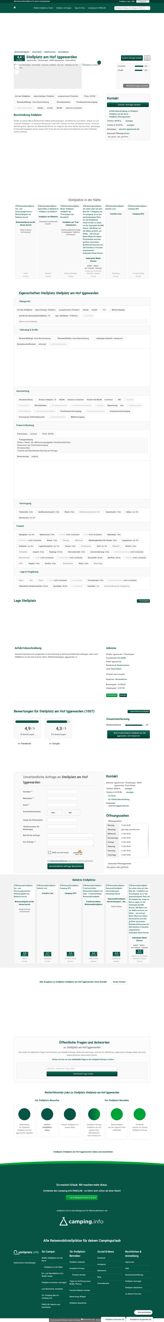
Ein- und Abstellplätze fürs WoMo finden (52, 1274)
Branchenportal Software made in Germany (65, 1320)
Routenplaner (144, 601)
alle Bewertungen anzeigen (137, 86)
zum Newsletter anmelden (52, 1289)
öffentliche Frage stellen (83, 1074)
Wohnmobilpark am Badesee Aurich (26, 223)
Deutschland (116, 669)
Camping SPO (138, 214)
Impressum (129, 1262)
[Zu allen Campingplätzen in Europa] (82, 1227)
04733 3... (118, 121)
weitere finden (47, 1127)
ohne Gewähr (100, 982)
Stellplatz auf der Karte (118, 114)
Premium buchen (79, 1275)
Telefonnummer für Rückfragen (31, 828)
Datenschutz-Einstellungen (25, 1263)
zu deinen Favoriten (133, 1294)
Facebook (101, 1258)
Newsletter (101, 1271)
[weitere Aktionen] (147, 58)
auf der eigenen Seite (117, 1127)
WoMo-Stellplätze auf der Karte (52, 1259)
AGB (127, 1268)
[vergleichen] (17, 72)
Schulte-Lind (115, 214)
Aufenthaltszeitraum (32, 812)
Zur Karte (112, 796)
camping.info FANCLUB (97, 8)
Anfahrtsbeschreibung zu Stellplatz (123, 111)
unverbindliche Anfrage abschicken (66, 866)
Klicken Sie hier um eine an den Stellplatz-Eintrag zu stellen (83, 1059)
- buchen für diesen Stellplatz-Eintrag (139, 1127)
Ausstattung (22, 391)
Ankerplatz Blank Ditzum (93, 259)
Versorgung (25, 503)
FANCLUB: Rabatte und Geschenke (51, 1305)
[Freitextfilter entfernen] (143, 8)
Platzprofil (24, 301)
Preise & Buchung (25, 425)
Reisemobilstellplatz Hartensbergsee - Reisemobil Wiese (116, 901)
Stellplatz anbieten (77, 1262)
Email (25, 805)
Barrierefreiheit (144, 1312)
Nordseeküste (121, 679)
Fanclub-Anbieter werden (80, 1290)
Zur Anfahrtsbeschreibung (118, 799)
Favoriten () (114, 1320)
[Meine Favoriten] (110, 8)
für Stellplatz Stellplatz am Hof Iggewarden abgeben (24, 1129)
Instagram (101, 1264)
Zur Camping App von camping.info (50, 1296)
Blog (99, 1277)
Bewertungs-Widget (78, 1297)
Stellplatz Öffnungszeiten (119, 117)
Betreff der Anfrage (31, 835)
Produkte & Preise (77, 1268)
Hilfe (133, 1)
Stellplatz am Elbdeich (48, 217)
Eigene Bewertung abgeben (139, 711)
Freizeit (20, 526)
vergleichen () (140, 1320)
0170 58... (120, 125)
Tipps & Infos (79, 8)
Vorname (27, 792)
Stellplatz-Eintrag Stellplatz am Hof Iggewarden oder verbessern (94, 1130)
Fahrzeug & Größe (28, 330)
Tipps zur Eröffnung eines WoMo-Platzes (80, 1282)
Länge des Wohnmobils (33, 820)
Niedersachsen (123, 665)
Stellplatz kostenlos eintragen (54, 1283)
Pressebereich (103, 1283)
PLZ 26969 (121, 658)
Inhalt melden (119, 982)
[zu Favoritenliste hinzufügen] (17, 67)
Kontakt (123, 695)
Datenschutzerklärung (58, 861)
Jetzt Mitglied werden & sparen (82, 1198)
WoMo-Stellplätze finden (43, 8)
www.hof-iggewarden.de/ (129, 129)
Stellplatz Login (124, 1)
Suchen (148, 8)
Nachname (27, 798)
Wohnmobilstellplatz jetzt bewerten (129, 734)
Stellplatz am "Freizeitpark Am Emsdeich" (70, 224)
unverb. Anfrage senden (132, 58)
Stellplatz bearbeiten (78, 1303)
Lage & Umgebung (28, 571)
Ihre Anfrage (28, 842)
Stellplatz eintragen (63, 8)
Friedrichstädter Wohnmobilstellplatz (93, 903)
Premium (145, 202)
